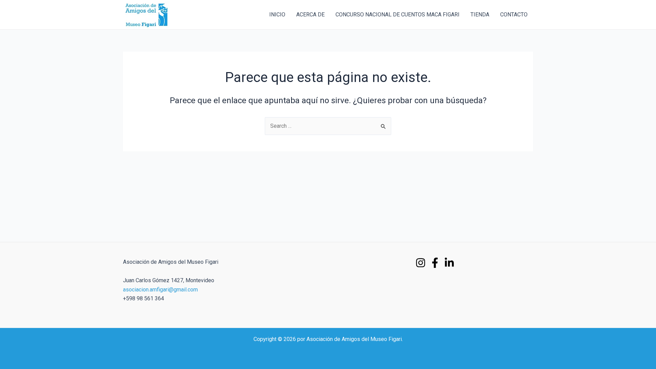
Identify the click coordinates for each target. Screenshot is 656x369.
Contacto (514, 14)
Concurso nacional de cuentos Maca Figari (398, 14)
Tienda (479, 14)
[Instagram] (420, 263)
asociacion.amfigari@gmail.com (160, 289)
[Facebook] (435, 263)
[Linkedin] (449, 263)
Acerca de (310, 14)
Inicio (277, 14)
